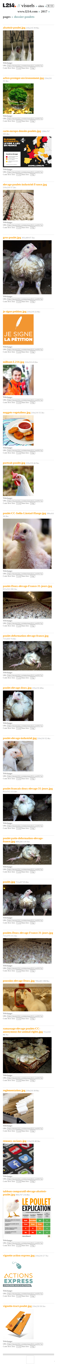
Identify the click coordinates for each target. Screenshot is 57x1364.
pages (7, 17)
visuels (27, 5)
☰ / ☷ (50, 6)
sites (41, 6)
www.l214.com (28, 11)
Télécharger (7, 63)
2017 (44, 11)
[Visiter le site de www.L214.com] (9, 7)
